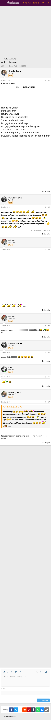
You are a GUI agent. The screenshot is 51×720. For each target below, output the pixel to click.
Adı (2, 688)
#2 (49, 207)
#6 (49, 377)
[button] (4, 672)
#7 (49, 402)
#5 (49, 353)
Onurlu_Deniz (8, 66)
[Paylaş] (45, 80)
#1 (49, 80)
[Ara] (48, 2)
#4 (49, 326)
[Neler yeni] (43, 2)
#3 (49, 250)
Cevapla (47, 191)
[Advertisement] (25, 32)
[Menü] (3, 2)
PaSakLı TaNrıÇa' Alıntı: (11, 407)
